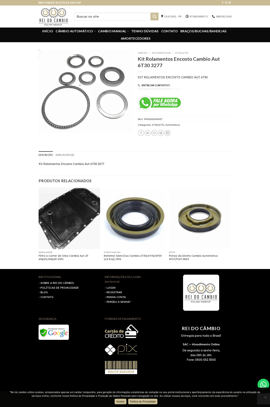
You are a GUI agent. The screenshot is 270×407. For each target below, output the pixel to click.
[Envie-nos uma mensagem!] (263, 384)
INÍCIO (47, 31)
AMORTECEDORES (136, 38)
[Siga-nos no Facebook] (223, 2)
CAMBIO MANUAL (112, 31)
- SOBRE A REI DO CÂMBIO (56, 283)
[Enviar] (155, 17)
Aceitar (120, 401)
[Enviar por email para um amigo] (154, 133)
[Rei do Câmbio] (54, 17)
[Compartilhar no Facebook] (141, 133)
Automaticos (161, 52)
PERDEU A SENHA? (119, 302)
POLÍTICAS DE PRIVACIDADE (59, 287)
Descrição (46, 154)
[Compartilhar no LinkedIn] (168, 133)
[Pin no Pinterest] (161, 133)
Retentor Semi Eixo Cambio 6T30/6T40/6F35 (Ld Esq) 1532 (133, 257)
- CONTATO (46, 297)
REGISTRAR (114, 292)
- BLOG (43, 292)
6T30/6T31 (181, 52)
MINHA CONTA (116, 297)
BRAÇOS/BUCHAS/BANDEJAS (203, 31)
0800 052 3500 (205, 359)
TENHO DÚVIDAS (145, 31)
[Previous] (39, 227)
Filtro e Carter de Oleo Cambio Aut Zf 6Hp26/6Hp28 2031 (63, 257)
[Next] (230, 227)
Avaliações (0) (64, 154)
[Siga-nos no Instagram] (226, 2)
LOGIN (111, 287)
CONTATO (169, 31)
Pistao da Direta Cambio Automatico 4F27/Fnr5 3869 (193, 257)
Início (142, 52)
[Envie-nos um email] (229, 2)
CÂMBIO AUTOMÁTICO (74, 31)
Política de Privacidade (143, 401)
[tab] (46, 155)
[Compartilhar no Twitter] (148, 133)
